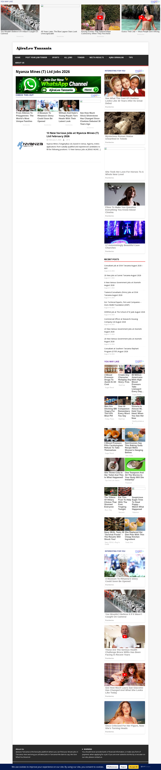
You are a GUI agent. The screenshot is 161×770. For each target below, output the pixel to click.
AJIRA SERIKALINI (116, 57)
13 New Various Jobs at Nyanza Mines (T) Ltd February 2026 (73, 134)
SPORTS (55, 57)
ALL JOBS (68, 57)
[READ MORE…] (94, 149)
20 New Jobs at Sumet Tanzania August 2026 (122, 275)
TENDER (80, 57)
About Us (19, 62)
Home (17, 57)
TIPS (131, 57)
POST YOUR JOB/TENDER (36, 57)
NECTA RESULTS (97, 57)
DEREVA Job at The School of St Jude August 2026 (124, 312)
